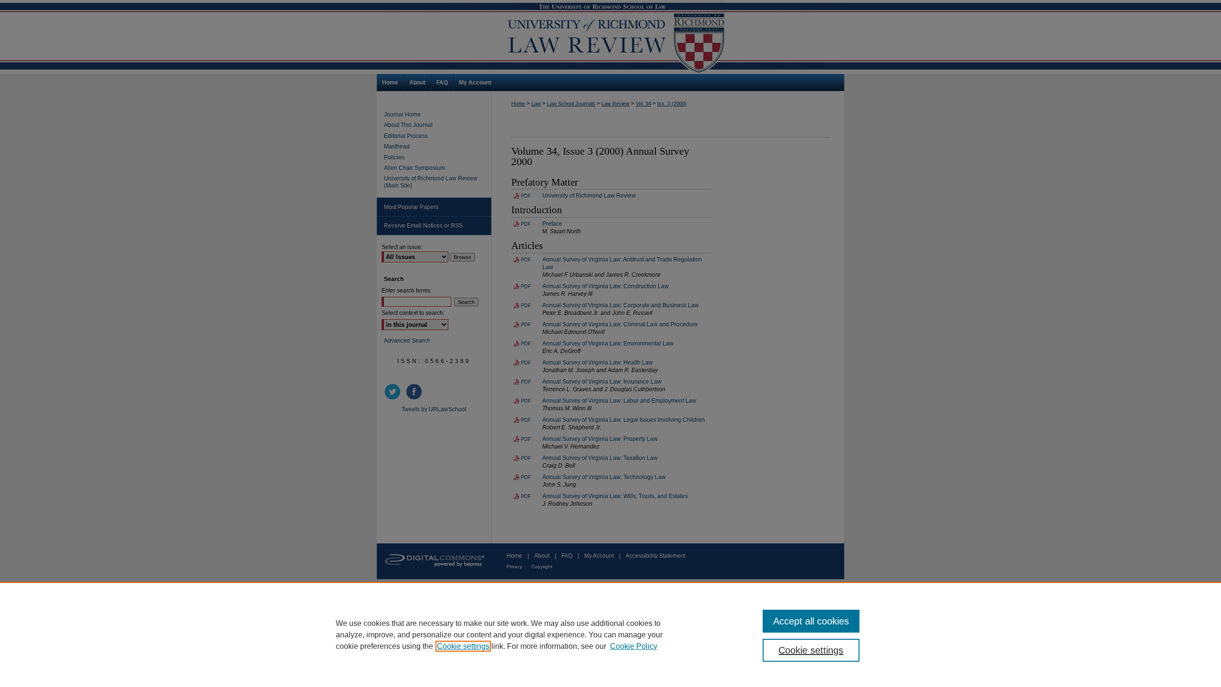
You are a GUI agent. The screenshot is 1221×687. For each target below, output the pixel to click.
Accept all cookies (811, 621)
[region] (610, 634)
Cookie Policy (633, 646)
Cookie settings (463, 646)
